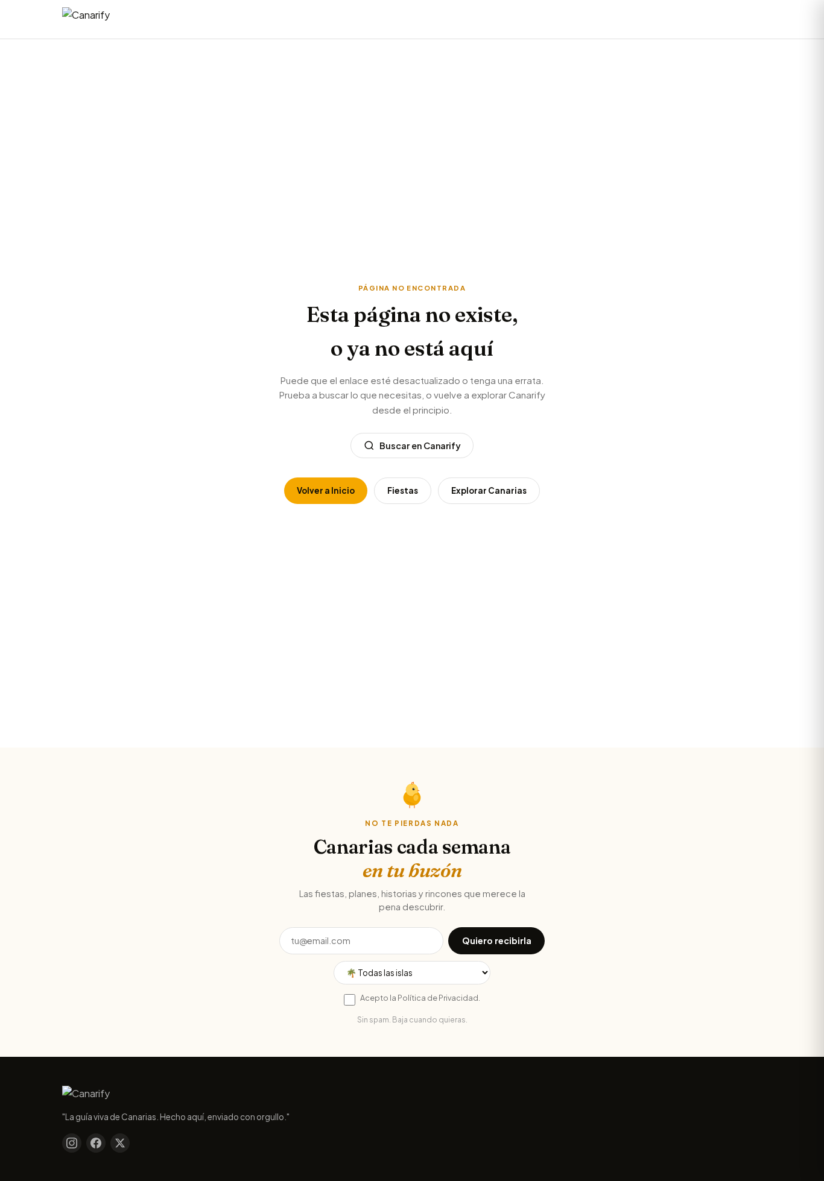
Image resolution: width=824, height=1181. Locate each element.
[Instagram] (71, 1143)
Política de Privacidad (438, 998)
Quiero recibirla (496, 940)
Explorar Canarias (489, 490)
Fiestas (402, 490)
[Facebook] (96, 1143)
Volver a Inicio (326, 490)
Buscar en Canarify (420, 445)
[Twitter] (120, 1143)
